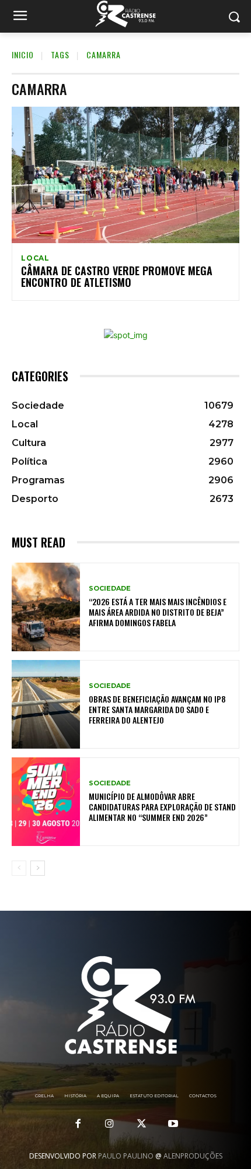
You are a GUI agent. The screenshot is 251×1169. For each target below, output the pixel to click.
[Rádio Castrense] (125, 14)
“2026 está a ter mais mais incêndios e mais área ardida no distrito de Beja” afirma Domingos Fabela (157, 612)
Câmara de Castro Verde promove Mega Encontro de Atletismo (116, 276)
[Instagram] (110, 1124)
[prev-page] (19, 868)
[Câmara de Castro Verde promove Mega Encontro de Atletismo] (125, 175)
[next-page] (37, 868)
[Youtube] (173, 1124)
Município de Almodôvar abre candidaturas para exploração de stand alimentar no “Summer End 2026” (162, 806)
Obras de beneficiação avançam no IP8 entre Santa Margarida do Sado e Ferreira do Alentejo (157, 709)
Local (35, 258)
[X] (141, 1124)
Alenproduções (192, 1156)
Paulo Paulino (126, 1156)
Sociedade (110, 588)
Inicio (23, 54)
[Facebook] (78, 1124)
